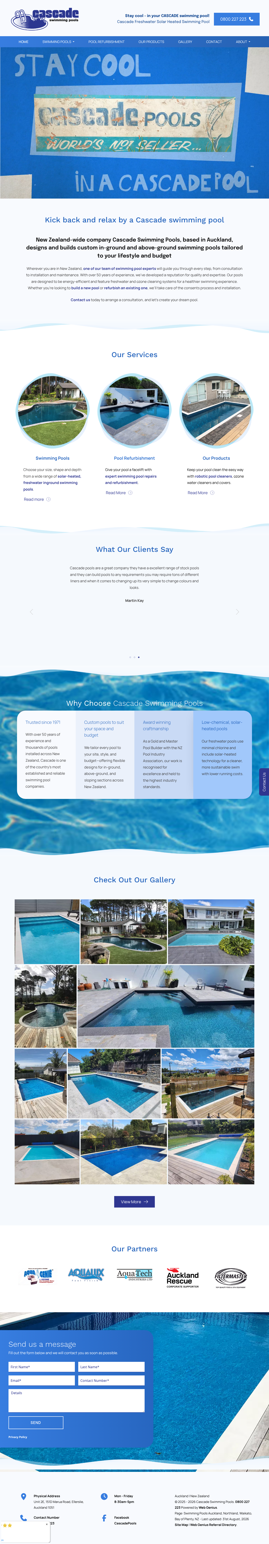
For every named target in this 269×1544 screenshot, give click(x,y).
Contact (214, 41)
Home (23, 41)
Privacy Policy (18, 1437)
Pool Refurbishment (106, 41)
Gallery (185, 41)
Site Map (181, 1525)
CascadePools (125, 1523)
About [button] (241, 41)
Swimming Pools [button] (57, 41)
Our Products (151, 41)
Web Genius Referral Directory (213, 1525)
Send (36, 1422)
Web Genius (208, 1507)
